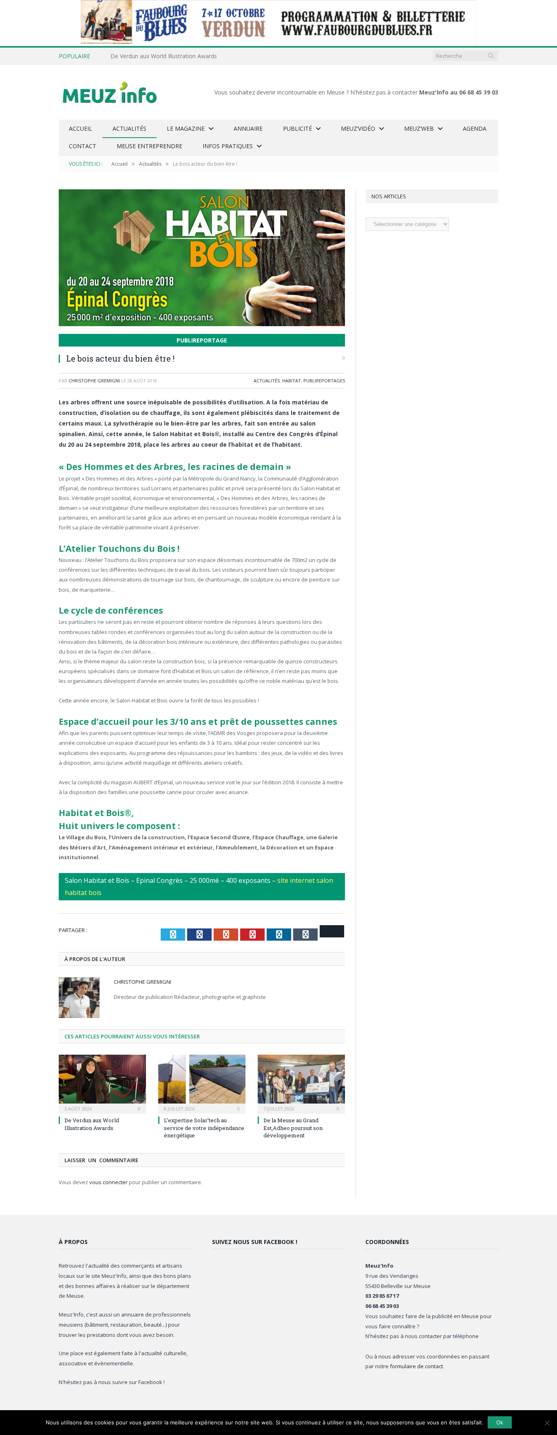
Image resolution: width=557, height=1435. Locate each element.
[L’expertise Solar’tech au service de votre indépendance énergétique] (201, 1083)
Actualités (129, 128)
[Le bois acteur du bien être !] (202, 258)
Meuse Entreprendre (149, 146)
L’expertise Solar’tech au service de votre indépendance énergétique (204, 1128)
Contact (82, 146)
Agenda (474, 128)
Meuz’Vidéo (358, 128)
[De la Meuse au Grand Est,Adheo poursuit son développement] (301, 1083)
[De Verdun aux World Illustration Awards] (102, 1083)
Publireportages (324, 380)
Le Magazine (186, 128)
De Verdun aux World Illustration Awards (164, 56)
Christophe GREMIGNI (94, 380)
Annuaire (248, 128)
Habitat (291, 380)
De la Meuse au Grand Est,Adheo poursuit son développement (293, 1128)
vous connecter (108, 1182)
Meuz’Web (419, 128)
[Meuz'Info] (110, 92)
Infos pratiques (228, 146)
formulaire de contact (416, 1366)
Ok (499, 1422)
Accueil (80, 128)
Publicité (297, 128)
